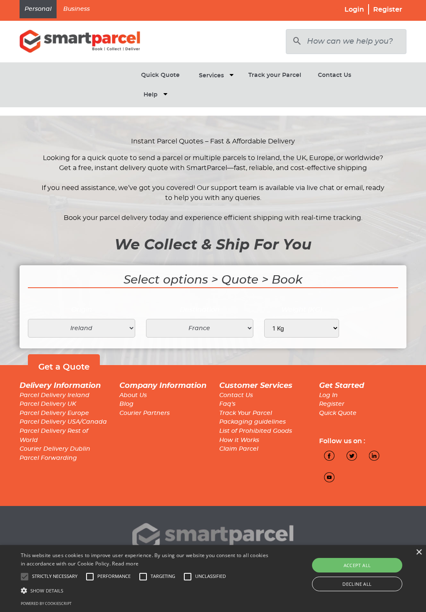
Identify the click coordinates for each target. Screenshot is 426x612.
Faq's (227, 404)
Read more (125, 563)
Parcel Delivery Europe (54, 413)
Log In (328, 395)
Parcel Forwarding (48, 458)
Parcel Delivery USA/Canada (63, 422)
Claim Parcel (238, 449)
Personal (38, 9)
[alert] (213, 578)
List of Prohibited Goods (255, 431)
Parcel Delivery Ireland (54, 395)
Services (211, 76)
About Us (133, 395)
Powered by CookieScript (46, 603)
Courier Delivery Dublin (55, 449)
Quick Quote (160, 75)
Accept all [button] (357, 565)
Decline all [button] (357, 584)
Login (354, 9)
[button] (146, 590)
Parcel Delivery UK (48, 404)
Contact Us (334, 75)
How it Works (239, 440)
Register (387, 9)
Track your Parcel (274, 75)
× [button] (419, 552)
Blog (126, 404)
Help (151, 95)
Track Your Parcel (245, 413)
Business (76, 9)
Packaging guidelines (252, 422)
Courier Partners (144, 413)
